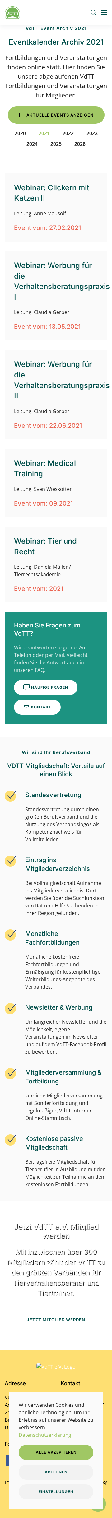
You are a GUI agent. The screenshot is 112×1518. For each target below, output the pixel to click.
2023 (92, 133)
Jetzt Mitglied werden (56, 1319)
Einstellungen (56, 1491)
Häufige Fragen (49, 687)
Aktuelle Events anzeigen (60, 114)
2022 (68, 133)
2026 (80, 144)
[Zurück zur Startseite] (13, 12)
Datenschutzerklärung (45, 1434)
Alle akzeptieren (56, 1452)
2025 (56, 144)
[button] (93, 12)
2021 (44, 133)
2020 (20, 133)
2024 (32, 144)
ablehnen (56, 1472)
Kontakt (41, 707)
